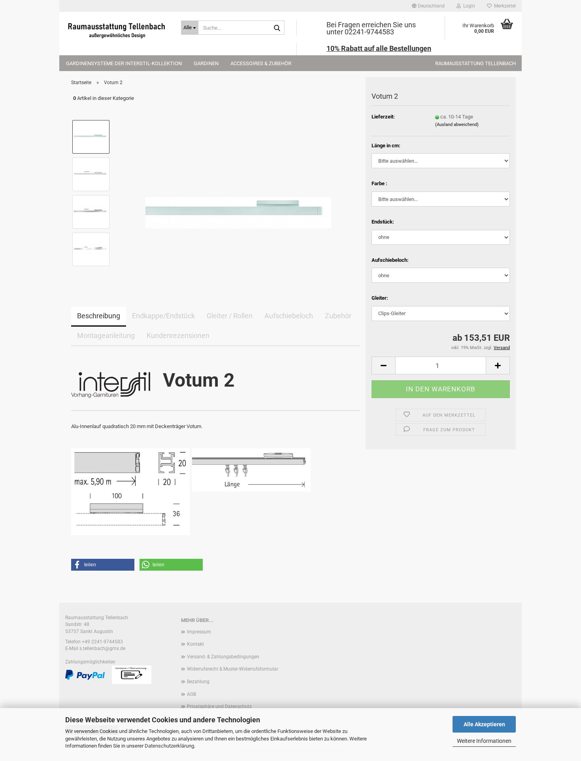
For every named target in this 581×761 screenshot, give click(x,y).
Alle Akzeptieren (484, 724)
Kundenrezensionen (178, 335)
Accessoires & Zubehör (260, 63)
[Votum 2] (238, 192)
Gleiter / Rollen (230, 316)
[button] (428, 6)
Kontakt (195, 644)
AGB (191, 694)
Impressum (199, 632)
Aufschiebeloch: (390, 260)
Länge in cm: (386, 145)
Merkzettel (504, 6)
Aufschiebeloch (288, 316)
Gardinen (206, 63)
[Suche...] (277, 28)
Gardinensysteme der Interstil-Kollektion (124, 63)
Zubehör (338, 316)
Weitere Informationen (484, 741)
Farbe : (379, 183)
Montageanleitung (106, 335)
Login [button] (468, 6)
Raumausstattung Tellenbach (475, 63)
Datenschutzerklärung (169, 746)
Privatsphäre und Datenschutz (219, 706)
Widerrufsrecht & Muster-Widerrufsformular (232, 669)
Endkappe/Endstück (163, 316)
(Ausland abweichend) (457, 124)
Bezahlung (198, 681)
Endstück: (383, 222)
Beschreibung (98, 316)
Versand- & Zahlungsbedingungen (223, 657)
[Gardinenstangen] (117, 29)
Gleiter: (380, 298)
